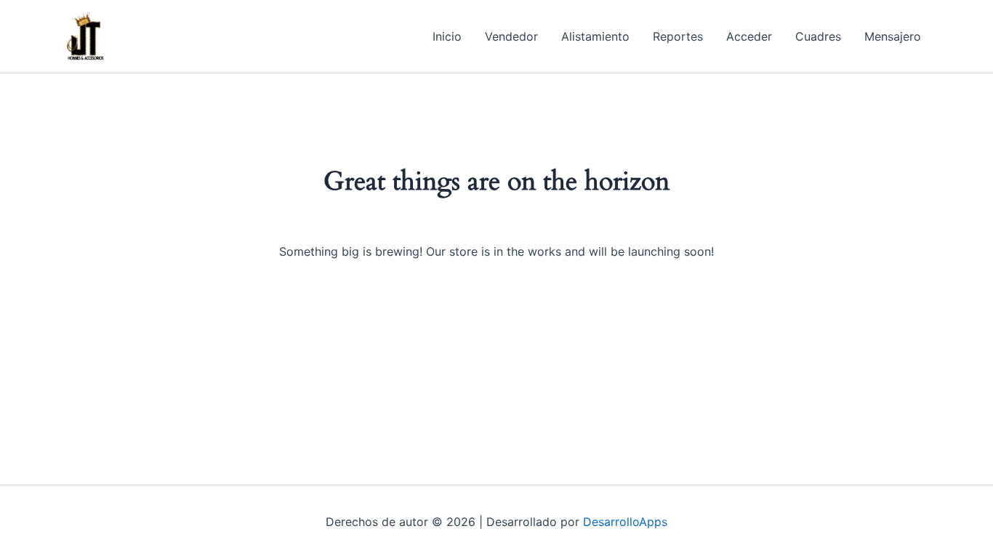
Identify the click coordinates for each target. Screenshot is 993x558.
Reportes (678, 36)
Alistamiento (595, 36)
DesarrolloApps (625, 521)
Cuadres (818, 36)
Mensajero (892, 36)
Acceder (749, 36)
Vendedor (511, 36)
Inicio (447, 36)
